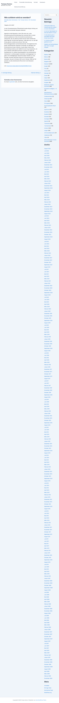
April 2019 (46, 332)
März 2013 (46, 492)
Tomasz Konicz (6, 4)
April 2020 (46, 304)
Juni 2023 (46, 218)
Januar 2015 (47, 441)
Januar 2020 (47, 311)
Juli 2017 (46, 381)
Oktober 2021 (47, 262)
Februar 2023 (47, 225)
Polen (45, 101)
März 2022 (47, 250)
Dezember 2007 (48, 631)
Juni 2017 (46, 383)
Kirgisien (46, 82)
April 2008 (46, 622)
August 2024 (47, 190)
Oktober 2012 (47, 504)
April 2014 (46, 462)
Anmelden (46, 685)
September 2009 (48, 587)
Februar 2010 (47, 576)
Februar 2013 (47, 494)
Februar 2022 (47, 253)
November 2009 (48, 583)
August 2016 (47, 397)
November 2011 (48, 529)
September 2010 (48, 559)
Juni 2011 (46, 541)
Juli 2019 (46, 325)
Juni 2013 (46, 485)
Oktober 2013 (47, 476)
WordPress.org (48, 692)
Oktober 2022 (47, 234)
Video (45, 137)
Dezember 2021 (48, 257)
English (46, 66)
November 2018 (48, 343)
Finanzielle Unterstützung (25, 2)
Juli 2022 (46, 241)
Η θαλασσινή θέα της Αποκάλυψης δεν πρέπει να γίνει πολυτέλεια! (50, 27)
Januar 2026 (47, 162)
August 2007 (47, 641)
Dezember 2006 (48, 659)
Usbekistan (47, 135)
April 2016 (46, 406)
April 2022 (46, 248)
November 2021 (48, 260)
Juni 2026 (46, 153)
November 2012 (48, 501)
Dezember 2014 (48, 443)
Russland (46, 114)
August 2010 (47, 562)
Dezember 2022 (48, 229)
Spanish (46, 121)
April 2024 (46, 197)
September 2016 (48, 394)
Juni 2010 (46, 566)
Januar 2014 (47, 469)
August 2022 (47, 239)
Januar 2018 (47, 367)
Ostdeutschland (48, 96)
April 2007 (46, 650)
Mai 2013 (46, 487)
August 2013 (47, 480)
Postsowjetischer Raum (50, 105)
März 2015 (46, 436)
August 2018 (47, 350)
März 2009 (47, 601)
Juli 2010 (46, 564)
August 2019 (47, 322)
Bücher (46, 59)
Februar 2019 (47, 336)
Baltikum (46, 54)
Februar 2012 (47, 522)
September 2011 (48, 534)
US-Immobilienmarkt (49, 132)
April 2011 (46, 545)
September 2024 (48, 188)
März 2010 (46, 573)
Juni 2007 (46, 645)
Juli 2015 (46, 427)
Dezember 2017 (48, 369)
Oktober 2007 (47, 636)
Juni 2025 (46, 171)
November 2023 (48, 209)
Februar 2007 (47, 655)
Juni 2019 (46, 327)
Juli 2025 (46, 169)
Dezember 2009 (48, 580)
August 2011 (47, 536)
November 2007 (48, 634)
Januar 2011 (47, 552)
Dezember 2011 (48, 527)
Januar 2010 (47, 578)
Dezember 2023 (48, 206)
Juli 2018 (46, 353)
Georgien (46, 73)
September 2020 (48, 292)
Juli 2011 (46, 539)
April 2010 (46, 571)
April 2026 (46, 155)
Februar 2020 (47, 308)
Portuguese (47, 103)
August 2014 (47, 453)
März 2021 (46, 278)
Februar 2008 (47, 627)
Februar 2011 (47, 550)
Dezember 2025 (48, 164)
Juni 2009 (46, 594)
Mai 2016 (46, 404)
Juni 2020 (46, 299)
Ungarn (46, 130)
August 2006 (47, 669)
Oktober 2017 (47, 374)
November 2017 (48, 371)
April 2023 (46, 220)
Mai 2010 (46, 569)
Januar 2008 (47, 629)
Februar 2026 (47, 160)
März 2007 (47, 652)
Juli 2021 (46, 269)
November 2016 (48, 390)
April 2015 (46, 434)
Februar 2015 (47, 439)
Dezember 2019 (48, 313)
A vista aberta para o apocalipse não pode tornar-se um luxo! (49, 36)
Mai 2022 (46, 246)
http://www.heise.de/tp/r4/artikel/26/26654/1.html (19, 65)
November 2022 (48, 232)
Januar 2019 (47, 339)
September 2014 (48, 450)
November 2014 (48, 446)
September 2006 (48, 666)
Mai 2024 (46, 195)
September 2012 (48, 506)
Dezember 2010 (48, 555)
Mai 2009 (46, 597)
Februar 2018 (47, 364)
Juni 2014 (46, 457)
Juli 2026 (46, 150)
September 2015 (48, 422)
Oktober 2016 (47, 392)
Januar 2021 (47, 283)
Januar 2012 (47, 525)
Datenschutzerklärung (19, 6)
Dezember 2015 (48, 415)
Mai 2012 (46, 515)
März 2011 (46, 548)
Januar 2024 (47, 204)
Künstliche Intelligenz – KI (50, 88)
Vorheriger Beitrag (6, 72)
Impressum (42, 2)
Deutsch (46, 63)
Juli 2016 (46, 399)
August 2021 (47, 267)
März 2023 (47, 223)
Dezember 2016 (48, 387)
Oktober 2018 (47, 346)
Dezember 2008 (48, 608)
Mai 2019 (46, 329)
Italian (45, 77)
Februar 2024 (47, 202)
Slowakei (46, 116)
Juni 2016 (46, 401)
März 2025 (47, 178)
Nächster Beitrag (36, 72)
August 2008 (47, 613)
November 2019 (48, 315)
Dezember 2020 (48, 285)
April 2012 (46, 518)
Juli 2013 (46, 483)
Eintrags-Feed (47, 687)
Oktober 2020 (47, 290)
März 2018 (46, 362)
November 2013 (48, 473)
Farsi (45, 68)
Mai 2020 (46, 302)
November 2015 (48, 418)
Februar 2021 (47, 281)
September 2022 (48, 236)
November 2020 (48, 288)
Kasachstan (47, 80)
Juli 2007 (46, 643)
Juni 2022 (46, 243)
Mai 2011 (46, 543)
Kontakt (36, 2)
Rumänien (46, 112)
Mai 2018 (46, 357)
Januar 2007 (47, 657)
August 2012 (47, 508)
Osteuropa (46, 98)
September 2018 (48, 348)
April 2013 (46, 490)
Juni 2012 (46, 513)
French (46, 70)
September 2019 (48, 320)
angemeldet (12, 81)
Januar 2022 (47, 255)
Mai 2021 (46, 274)
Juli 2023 (46, 216)
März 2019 (46, 334)
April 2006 (46, 671)
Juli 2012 (46, 511)
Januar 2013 (47, 497)
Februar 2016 (47, 411)
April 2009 (46, 599)
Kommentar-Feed (48, 690)
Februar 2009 (47, 604)
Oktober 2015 (47, 420)
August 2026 (47, 148)
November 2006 (48, 662)
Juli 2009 (46, 592)
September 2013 (48, 478)
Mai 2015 (46, 432)
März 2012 (46, 520)
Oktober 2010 (47, 557)
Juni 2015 (46, 429)
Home (15, 2)
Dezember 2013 (48, 471)
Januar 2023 (47, 227)
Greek (45, 75)
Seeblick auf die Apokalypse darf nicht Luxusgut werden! (51, 46)
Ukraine (46, 128)
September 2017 (48, 376)
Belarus (46, 56)
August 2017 (47, 378)
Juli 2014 (46, 455)
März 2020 (47, 306)
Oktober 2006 (47, 664)
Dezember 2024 (48, 185)
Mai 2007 (46, 648)
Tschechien (47, 123)
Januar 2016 (47, 413)
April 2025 (46, 176)
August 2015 (47, 425)
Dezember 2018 (48, 341)
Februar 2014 (47, 466)
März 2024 (47, 199)
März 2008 (47, 624)
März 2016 (46, 408)
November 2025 (48, 167)
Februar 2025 (47, 181)
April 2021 (46, 276)
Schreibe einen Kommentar (10, 20)
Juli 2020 (46, 297)
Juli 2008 (46, 615)
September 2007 (48, 638)
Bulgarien (46, 61)
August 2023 (47, 213)
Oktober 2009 (47, 585)
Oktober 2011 (47, 532)
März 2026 (47, 157)
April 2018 (46, 360)
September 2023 (48, 211)
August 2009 (47, 590)
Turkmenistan (47, 125)
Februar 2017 (47, 385)
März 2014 (46, 464)
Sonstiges (46, 118)
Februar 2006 (47, 676)
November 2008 (48, 611)
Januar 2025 (47, 183)
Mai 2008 (46, 620)
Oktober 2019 (47, 318)
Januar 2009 (47, 606)
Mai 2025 (46, 174)
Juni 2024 (46, 192)
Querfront (46, 109)
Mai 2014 (46, 460)
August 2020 (47, 295)
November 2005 (48, 678)
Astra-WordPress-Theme (41, 700)
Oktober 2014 (47, 448)
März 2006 (47, 673)
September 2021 (48, 264)
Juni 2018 (46, 355)
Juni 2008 (46, 618)
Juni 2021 (46, 271)
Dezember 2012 (48, 499)
